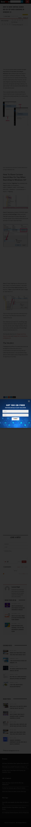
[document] (15, 413)
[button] (28, 401)
